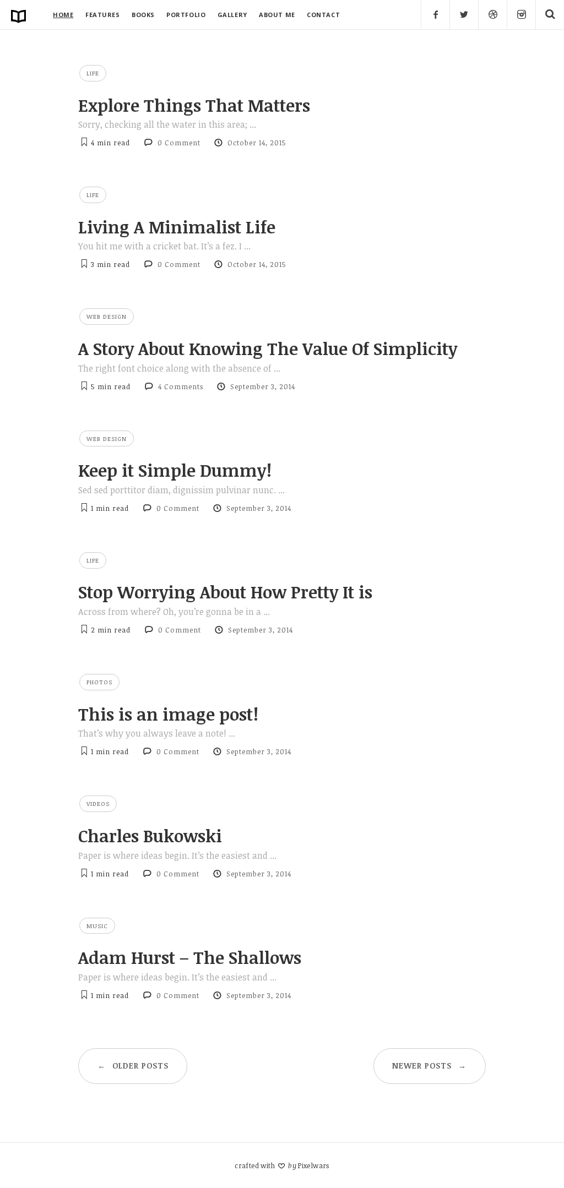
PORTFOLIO (185, 14)
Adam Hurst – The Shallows (189, 957)
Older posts (133, 1065)
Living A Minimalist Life (176, 226)
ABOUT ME (277, 14)
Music (97, 926)
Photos (99, 682)
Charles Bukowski (150, 835)
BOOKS (143, 14)
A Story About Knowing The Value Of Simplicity (267, 348)
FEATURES (102, 14)
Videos (98, 803)
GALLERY (232, 14)
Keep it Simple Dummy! (175, 470)
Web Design (106, 316)
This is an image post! (168, 714)
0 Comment (179, 143)
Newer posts (429, 1065)
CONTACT (323, 14)
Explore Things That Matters (194, 105)
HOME (63, 14)
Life (92, 73)
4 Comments (180, 386)
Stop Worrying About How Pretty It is (225, 591)
